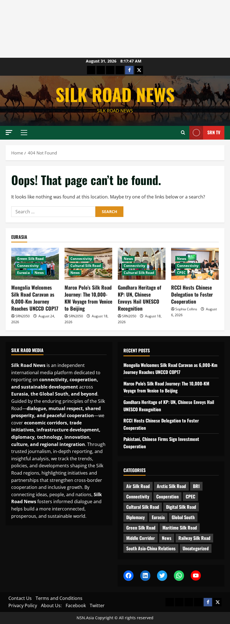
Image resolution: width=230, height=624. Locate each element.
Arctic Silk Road (171, 486)
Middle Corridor (140, 538)
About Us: (51, 605)
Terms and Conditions (59, 598)
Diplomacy (135, 517)
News (39, 272)
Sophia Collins (186, 309)
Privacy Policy (22, 605)
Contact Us (20, 598)
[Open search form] (183, 132)
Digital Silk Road (181, 506)
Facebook (76, 605)
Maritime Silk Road (179, 527)
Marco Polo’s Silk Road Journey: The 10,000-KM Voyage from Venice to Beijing (88, 298)
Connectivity (28, 265)
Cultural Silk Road (85, 265)
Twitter (97, 605)
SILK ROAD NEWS (115, 94)
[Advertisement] (115, 29)
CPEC (181, 272)
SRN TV (213, 132)
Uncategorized (196, 548)
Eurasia (23, 272)
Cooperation (167, 496)
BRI (196, 486)
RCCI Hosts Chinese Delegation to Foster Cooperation (192, 294)
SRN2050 (22, 316)
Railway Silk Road (194, 538)
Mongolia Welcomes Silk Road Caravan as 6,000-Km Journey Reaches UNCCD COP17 (34, 298)
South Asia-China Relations (151, 548)
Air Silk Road (138, 486)
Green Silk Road (30, 258)
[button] (9, 132)
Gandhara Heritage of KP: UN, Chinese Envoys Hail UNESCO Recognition (139, 298)
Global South (183, 517)
